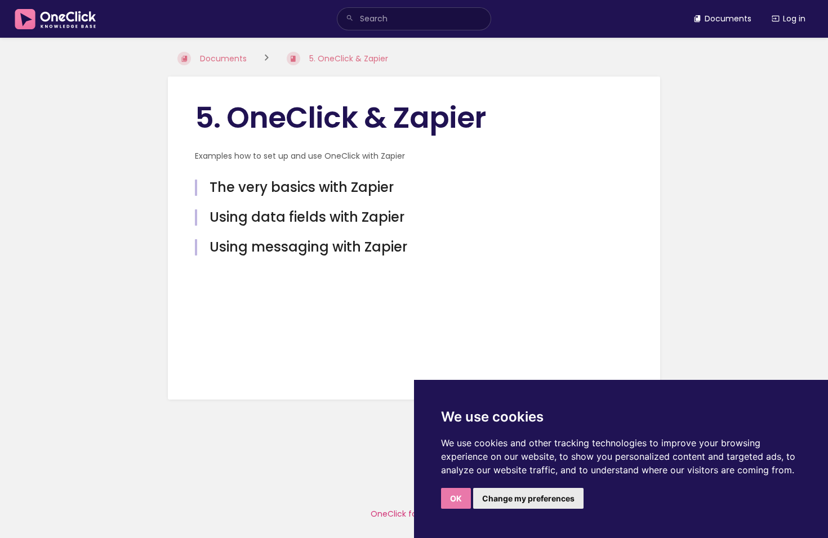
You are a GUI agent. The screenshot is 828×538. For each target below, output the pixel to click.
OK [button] (456, 498)
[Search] (350, 19)
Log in (794, 18)
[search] (414, 18)
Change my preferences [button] (528, 498)
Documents (728, 18)
